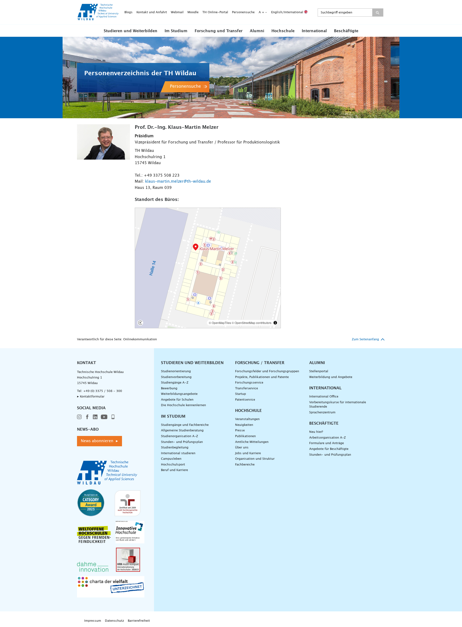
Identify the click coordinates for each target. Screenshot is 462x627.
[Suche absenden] (377, 12)
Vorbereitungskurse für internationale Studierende (337, 405)
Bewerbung (169, 388)
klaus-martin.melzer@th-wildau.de (178, 181)
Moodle (193, 12)
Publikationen (245, 436)
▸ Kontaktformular (90, 396)
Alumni (257, 31)
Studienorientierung (176, 371)
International (314, 31)
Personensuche (243, 12)
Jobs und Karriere (248, 453)
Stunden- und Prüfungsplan (182, 442)
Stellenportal (318, 371)
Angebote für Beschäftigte (328, 449)
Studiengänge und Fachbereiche (185, 425)
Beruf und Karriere (174, 470)
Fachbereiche (245, 464)
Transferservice (246, 388)
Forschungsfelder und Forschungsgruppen (267, 371)
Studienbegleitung (174, 447)
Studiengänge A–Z (174, 382)
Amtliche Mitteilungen (252, 442)
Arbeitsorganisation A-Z (327, 437)
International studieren (178, 453)
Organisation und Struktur (255, 458)
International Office (323, 396)
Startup (240, 394)
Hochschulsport (173, 464)
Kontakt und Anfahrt (151, 12)
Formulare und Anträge (326, 443)
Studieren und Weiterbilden (130, 31)
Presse (240, 430)
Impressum (92, 620)
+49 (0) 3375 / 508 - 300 (102, 391)
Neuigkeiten (244, 425)
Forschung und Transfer (219, 31)
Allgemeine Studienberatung (182, 430)
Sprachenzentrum (322, 412)
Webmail (177, 12)
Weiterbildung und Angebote (330, 377)
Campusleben (171, 458)
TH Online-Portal (215, 12)
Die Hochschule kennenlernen (183, 405)
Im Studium (176, 31)
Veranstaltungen (247, 419)
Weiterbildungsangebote (179, 394)
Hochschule (283, 31)
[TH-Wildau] (98, 18)
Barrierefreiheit (139, 620)
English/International (287, 12)
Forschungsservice (249, 382)
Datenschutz (114, 620)
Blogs (128, 12)
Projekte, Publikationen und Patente (262, 377)
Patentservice (245, 399)
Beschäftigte (346, 31)
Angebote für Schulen (177, 399)
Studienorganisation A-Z (179, 436)
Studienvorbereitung (176, 377)
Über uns (242, 447)
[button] (130, 31)
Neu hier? (316, 432)
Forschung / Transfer (259, 363)
